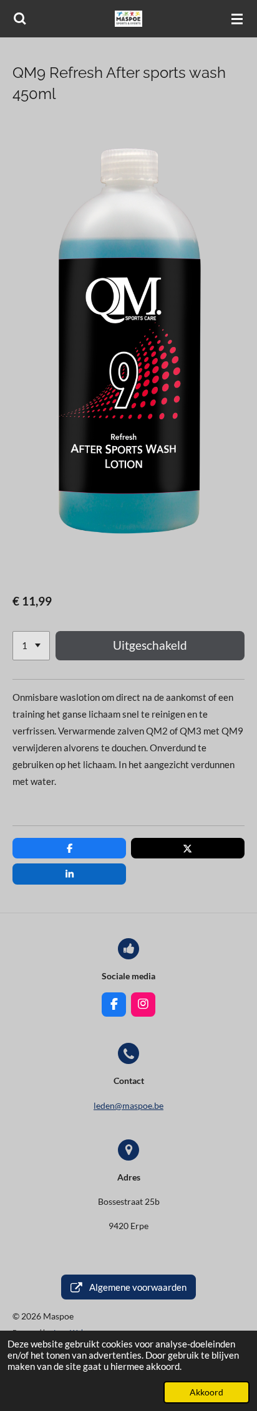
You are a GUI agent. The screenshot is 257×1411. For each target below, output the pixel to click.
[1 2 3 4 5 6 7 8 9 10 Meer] (31, 645)
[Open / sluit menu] (237, 18)
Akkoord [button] (206, 1392)
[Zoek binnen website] (20, 18)
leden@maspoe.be (128, 1105)
